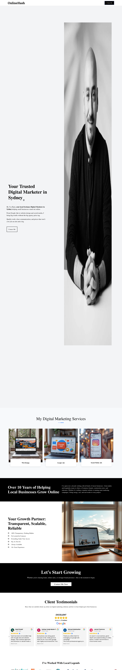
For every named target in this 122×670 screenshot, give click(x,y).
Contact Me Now (61, 584)
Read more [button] (14, 643)
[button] (113, 636)
